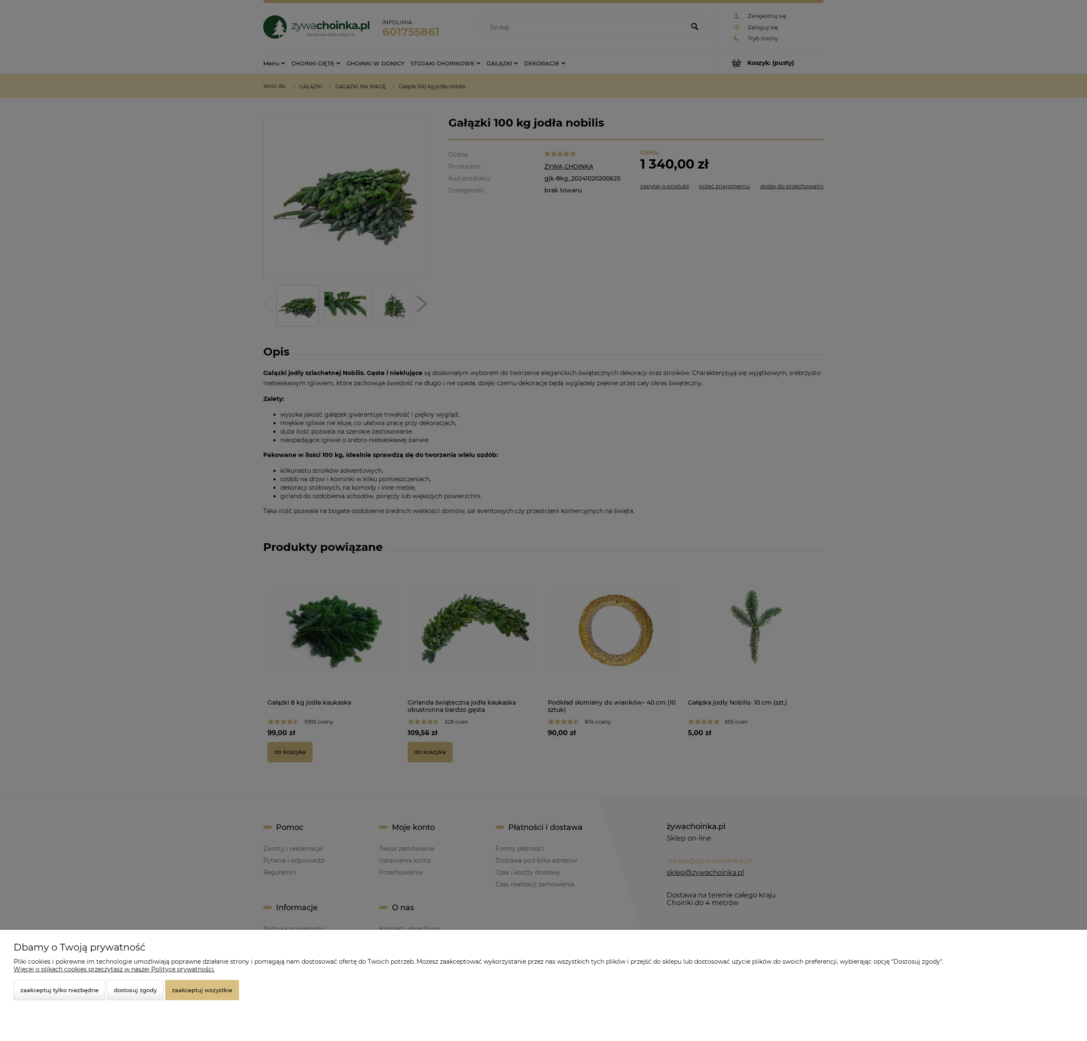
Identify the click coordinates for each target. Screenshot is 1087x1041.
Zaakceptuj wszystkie (202, 990)
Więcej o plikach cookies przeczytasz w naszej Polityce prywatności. (114, 969)
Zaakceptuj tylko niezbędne (59, 990)
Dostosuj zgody (135, 990)
